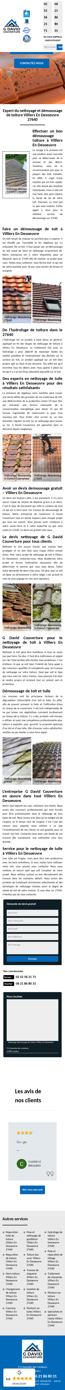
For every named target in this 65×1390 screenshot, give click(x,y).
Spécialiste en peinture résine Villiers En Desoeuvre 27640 (55, 1319)
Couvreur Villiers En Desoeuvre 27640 (11, 1313)
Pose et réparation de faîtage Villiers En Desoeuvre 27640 (55, 1260)
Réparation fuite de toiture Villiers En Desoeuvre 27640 (12, 1241)
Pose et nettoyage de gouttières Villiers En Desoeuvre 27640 (34, 1241)
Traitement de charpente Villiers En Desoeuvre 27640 (55, 1281)
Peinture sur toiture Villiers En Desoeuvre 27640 (54, 1300)
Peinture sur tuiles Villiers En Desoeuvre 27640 (34, 1313)
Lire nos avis (19, 1384)
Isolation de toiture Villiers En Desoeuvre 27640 (33, 1296)
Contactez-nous (32, 63)
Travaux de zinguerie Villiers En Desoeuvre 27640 (32, 1277)
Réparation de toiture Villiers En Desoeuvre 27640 (12, 1262)
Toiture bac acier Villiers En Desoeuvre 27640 (34, 1260)
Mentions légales (39, 1384)
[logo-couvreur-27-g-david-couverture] (11, 26)
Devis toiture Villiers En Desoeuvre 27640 (13, 1279)
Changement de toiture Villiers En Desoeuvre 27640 (13, 1296)
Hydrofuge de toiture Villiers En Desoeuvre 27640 (55, 1239)
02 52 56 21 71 (45, 17)
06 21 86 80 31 (56, 17)
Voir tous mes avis (32, 1190)
